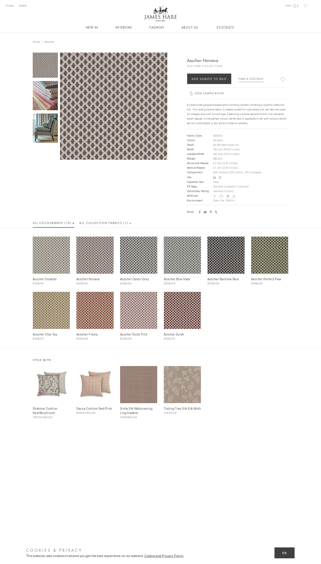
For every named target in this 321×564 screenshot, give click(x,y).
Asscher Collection (205, 66)
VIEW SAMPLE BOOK (209, 93)
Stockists (225, 27)
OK (284, 553)
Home (36, 41)
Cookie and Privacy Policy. (164, 556)
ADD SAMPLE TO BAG (209, 79)
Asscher (49, 41)
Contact (9, 5)
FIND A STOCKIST (251, 79)
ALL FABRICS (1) (104, 223)
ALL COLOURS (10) (52, 223)
